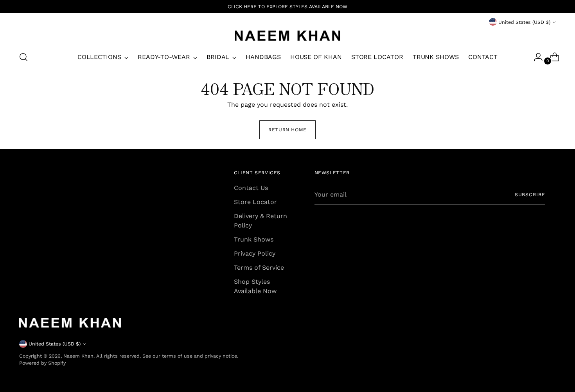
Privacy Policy (254, 253)
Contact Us (251, 188)
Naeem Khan (78, 356)
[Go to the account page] (535, 57)
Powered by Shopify (42, 363)
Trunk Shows (253, 239)
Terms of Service (259, 267)
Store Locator (255, 202)
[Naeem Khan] (287, 35)
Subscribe (530, 194)
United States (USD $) (524, 22)
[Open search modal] (23, 57)
